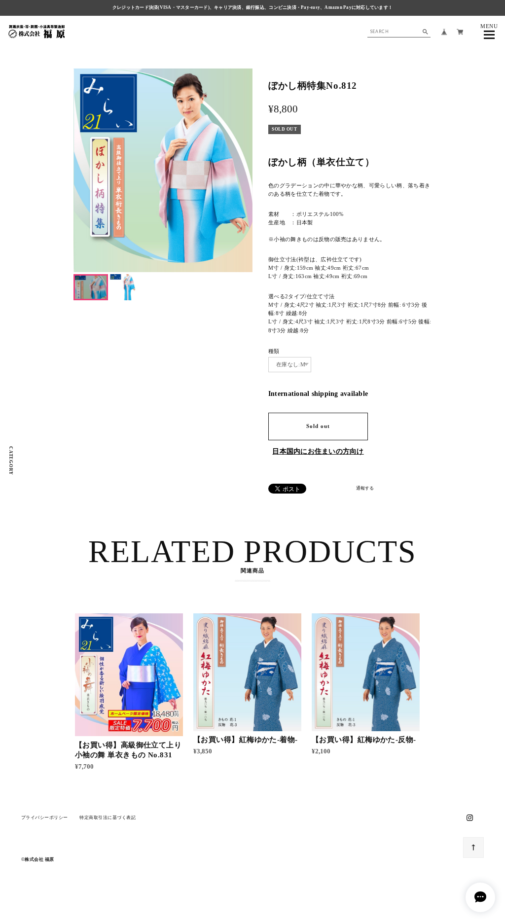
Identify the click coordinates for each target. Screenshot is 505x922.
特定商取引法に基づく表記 (107, 817)
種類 (274, 351)
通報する (365, 488)
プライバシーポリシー (44, 817)
